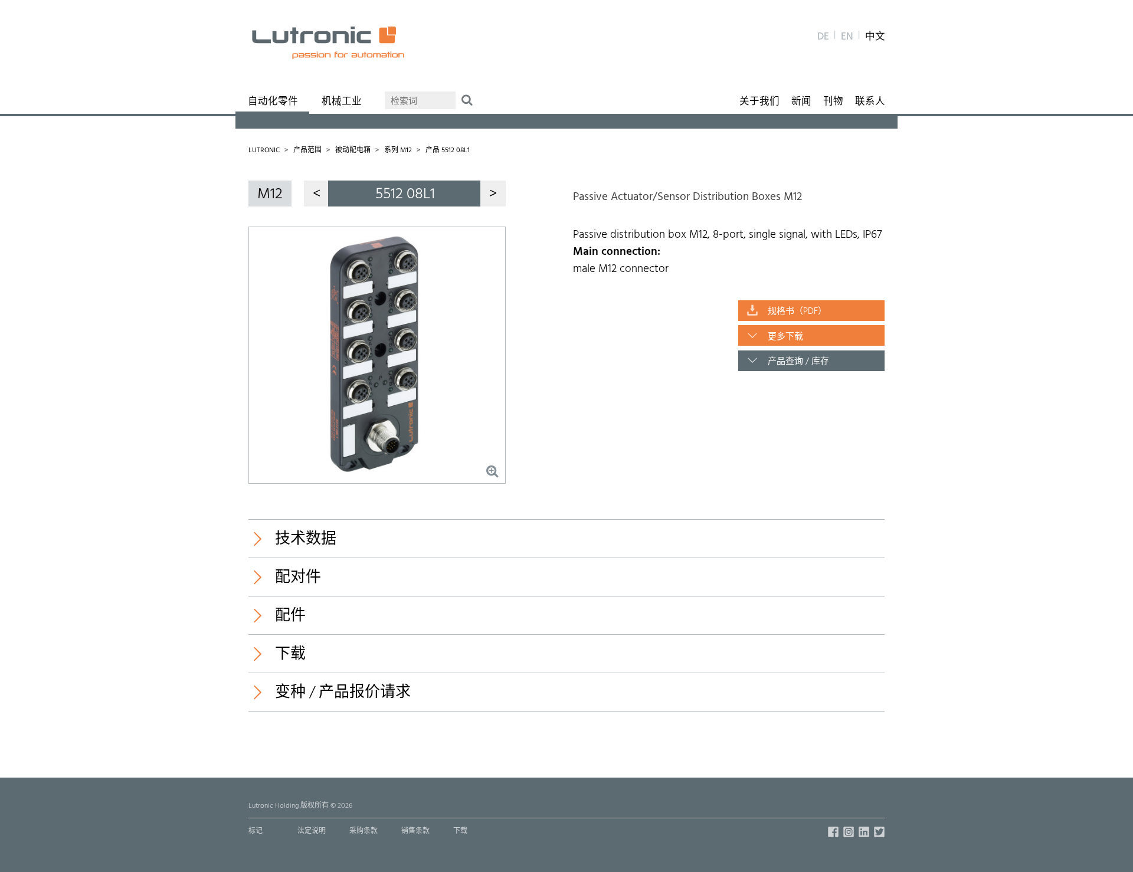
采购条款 (363, 831)
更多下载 (785, 337)
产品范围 (307, 150)
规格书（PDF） (797, 311)
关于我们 (759, 102)
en (847, 37)
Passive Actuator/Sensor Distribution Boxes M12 (687, 197)
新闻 (801, 102)
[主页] (328, 43)
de (823, 37)
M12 (270, 194)
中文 (875, 37)
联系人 (870, 102)
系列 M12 (398, 150)
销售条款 (415, 831)
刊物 (833, 102)
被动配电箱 (353, 150)
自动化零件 (273, 102)
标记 (255, 831)
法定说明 (311, 831)
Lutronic (264, 150)
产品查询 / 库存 (798, 362)
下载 (460, 831)
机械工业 (342, 102)
